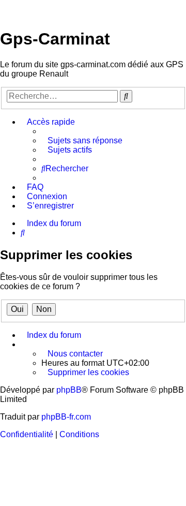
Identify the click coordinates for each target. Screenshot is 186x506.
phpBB (69, 389)
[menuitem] (81, 140)
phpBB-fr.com (66, 416)
